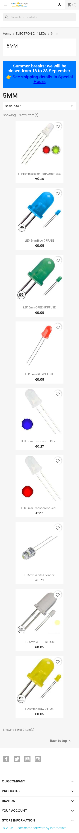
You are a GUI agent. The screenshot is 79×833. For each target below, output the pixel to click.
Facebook (6, 759)
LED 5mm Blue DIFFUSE (39, 240)
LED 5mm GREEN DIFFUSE (39, 307)
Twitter (17, 759)
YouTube (27, 759)
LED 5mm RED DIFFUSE (39, 374)
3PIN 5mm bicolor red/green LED (39, 173)
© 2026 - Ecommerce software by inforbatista (35, 828)
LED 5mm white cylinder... (40, 575)
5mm (12, 46)
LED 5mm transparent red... (39, 508)
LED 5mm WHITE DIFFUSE (40, 642)
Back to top (61, 740)
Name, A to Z (39, 106)
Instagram (38, 759)
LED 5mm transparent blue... (39, 441)
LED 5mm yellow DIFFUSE (39, 709)
